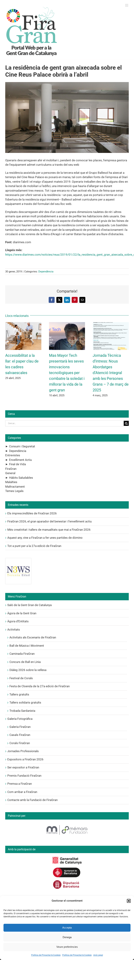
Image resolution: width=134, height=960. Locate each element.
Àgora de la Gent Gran (21, 613)
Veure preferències (67, 946)
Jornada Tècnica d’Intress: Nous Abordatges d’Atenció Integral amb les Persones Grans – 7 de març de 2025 (111, 372)
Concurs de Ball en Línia (25, 662)
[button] (129, 901)
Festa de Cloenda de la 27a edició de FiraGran (39, 686)
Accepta (67, 927)
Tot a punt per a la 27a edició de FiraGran (34, 546)
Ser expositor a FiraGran (23, 767)
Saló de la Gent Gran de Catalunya (29, 605)
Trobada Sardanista (22, 710)
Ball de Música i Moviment (26, 645)
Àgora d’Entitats (18, 621)
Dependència (45, 271)
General (10, 473)
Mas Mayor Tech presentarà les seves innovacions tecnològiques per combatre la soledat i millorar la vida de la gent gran (66, 372)
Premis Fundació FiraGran (24, 775)
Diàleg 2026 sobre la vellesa (27, 670)
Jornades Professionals (23, 751)
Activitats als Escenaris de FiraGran (32, 637)
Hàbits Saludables (21, 477)
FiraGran (10, 468)
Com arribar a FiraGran (22, 792)
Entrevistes (12, 455)
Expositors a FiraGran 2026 (25, 759)
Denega (67, 937)
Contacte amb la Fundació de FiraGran (32, 800)
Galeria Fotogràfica (19, 718)
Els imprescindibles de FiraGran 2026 (32, 513)
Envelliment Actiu (20, 460)
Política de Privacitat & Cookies (46, 955)
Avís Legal (98, 955)
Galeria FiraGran (20, 727)
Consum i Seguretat (22, 446)
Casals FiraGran (19, 735)
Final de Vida (17, 464)
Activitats (13, 629)
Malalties (11, 482)
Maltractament (15, 486)
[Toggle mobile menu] (127, 5)
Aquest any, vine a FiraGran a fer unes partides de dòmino (45, 537)
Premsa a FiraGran (19, 783)
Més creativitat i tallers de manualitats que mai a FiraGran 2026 (49, 529)
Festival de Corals (21, 678)
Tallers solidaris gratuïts (25, 702)
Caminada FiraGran (22, 653)
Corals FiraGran (19, 743)
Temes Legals (14, 491)
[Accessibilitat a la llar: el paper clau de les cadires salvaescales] (23, 324)
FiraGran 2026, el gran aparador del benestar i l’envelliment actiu (49, 521)
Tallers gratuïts (19, 694)
